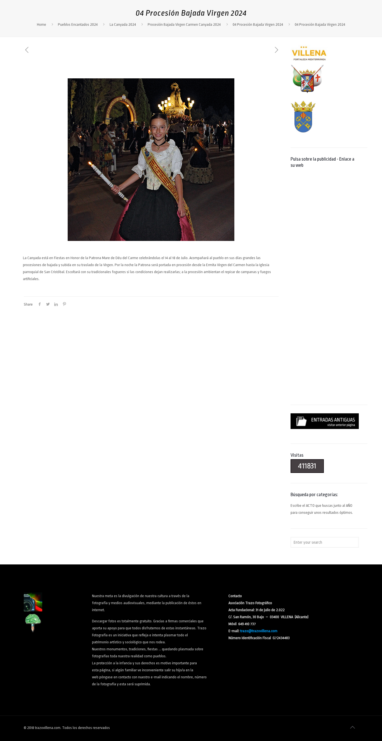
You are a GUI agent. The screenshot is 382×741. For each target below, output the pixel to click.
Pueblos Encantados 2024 (78, 24)
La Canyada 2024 (123, 24)
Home (41, 24)
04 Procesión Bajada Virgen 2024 (258, 24)
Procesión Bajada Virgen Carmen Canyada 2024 (184, 24)
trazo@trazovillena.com (258, 631)
